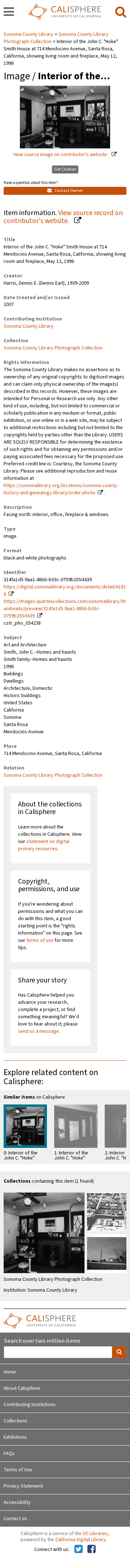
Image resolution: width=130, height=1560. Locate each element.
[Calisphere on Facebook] (91, 1549)
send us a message (38, 1031)
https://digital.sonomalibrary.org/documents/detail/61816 (65, 590)
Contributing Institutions (30, 1404)
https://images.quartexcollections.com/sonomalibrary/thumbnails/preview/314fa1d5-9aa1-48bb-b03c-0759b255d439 (65, 609)
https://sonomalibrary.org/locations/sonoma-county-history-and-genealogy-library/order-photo (61, 489)
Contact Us (15, 1518)
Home (10, 1372)
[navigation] (9, 12)
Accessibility (17, 1502)
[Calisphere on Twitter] (78, 1549)
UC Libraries (95, 1533)
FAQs (9, 1453)
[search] (120, 12)
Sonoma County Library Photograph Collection (53, 348)
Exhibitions (15, 1437)
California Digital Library (80, 1539)
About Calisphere (22, 1388)
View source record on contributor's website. (63, 217)
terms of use (39, 940)
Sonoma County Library (29, 34)
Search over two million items (42, 1341)
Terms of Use (18, 1469)
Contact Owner (68, 191)
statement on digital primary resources (43, 845)
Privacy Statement (23, 1486)
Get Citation (65, 169)
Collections (15, 1421)
